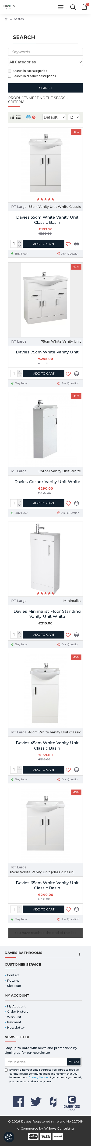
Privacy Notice (38, 1077)
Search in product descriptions (34, 76)
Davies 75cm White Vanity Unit (47, 352)
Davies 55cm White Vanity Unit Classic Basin (47, 220)
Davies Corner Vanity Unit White (47, 481)
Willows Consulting (59, 1128)
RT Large (19, 207)
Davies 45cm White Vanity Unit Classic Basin (47, 745)
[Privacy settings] (9, 1137)
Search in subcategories (30, 71)
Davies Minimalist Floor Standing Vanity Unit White (47, 614)
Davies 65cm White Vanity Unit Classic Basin (47, 885)
